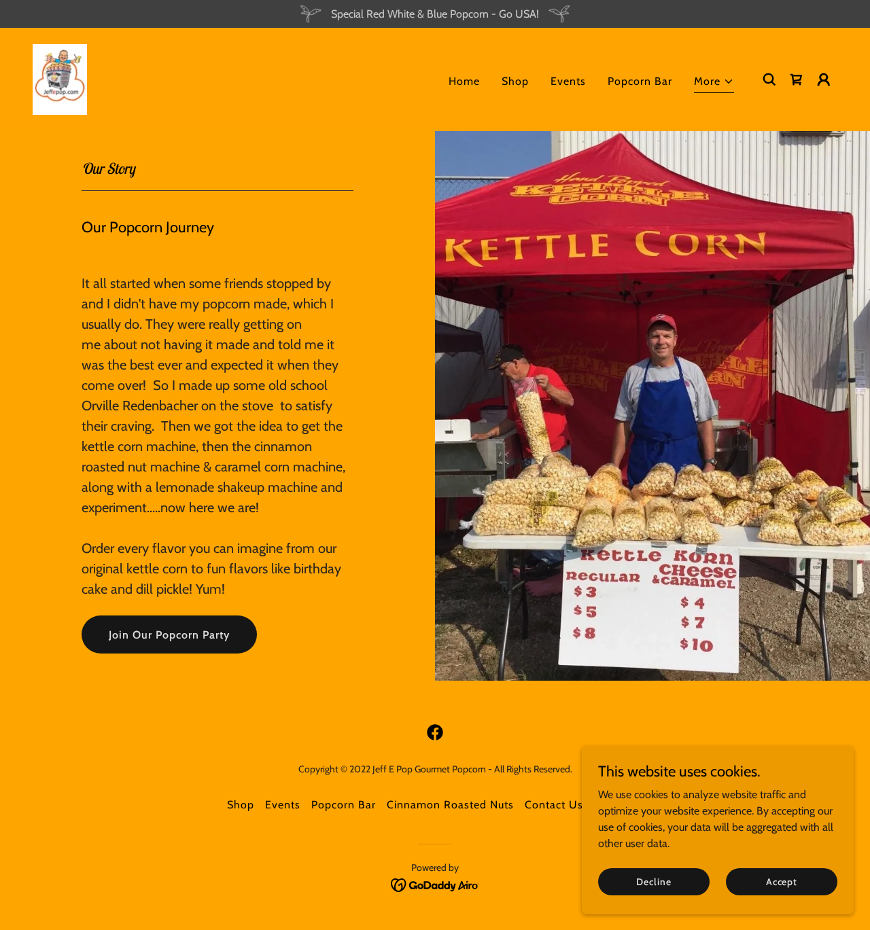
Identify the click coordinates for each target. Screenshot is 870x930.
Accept (781, 881)
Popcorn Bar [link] (640, 81)
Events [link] (568, 81)
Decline (653, 881)
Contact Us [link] (554, 804)
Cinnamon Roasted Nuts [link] (450, 804)
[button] (714, 83)
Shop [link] (515, 81)
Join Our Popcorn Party (169, 634)
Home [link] (464, 81)
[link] (60, 78)
